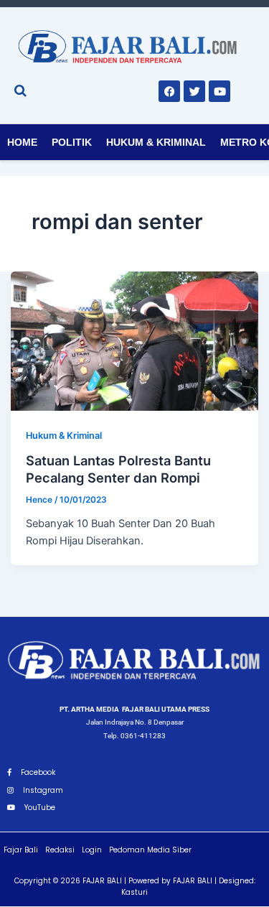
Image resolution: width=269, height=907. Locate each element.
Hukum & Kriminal (156, 142)
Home (22, 142)
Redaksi (60, 850)
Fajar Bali (21, 850)
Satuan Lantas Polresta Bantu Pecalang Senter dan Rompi (118, 468)
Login (92, 850)
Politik (72, 142)
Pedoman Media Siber (150, 850)
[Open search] (20, 90)
